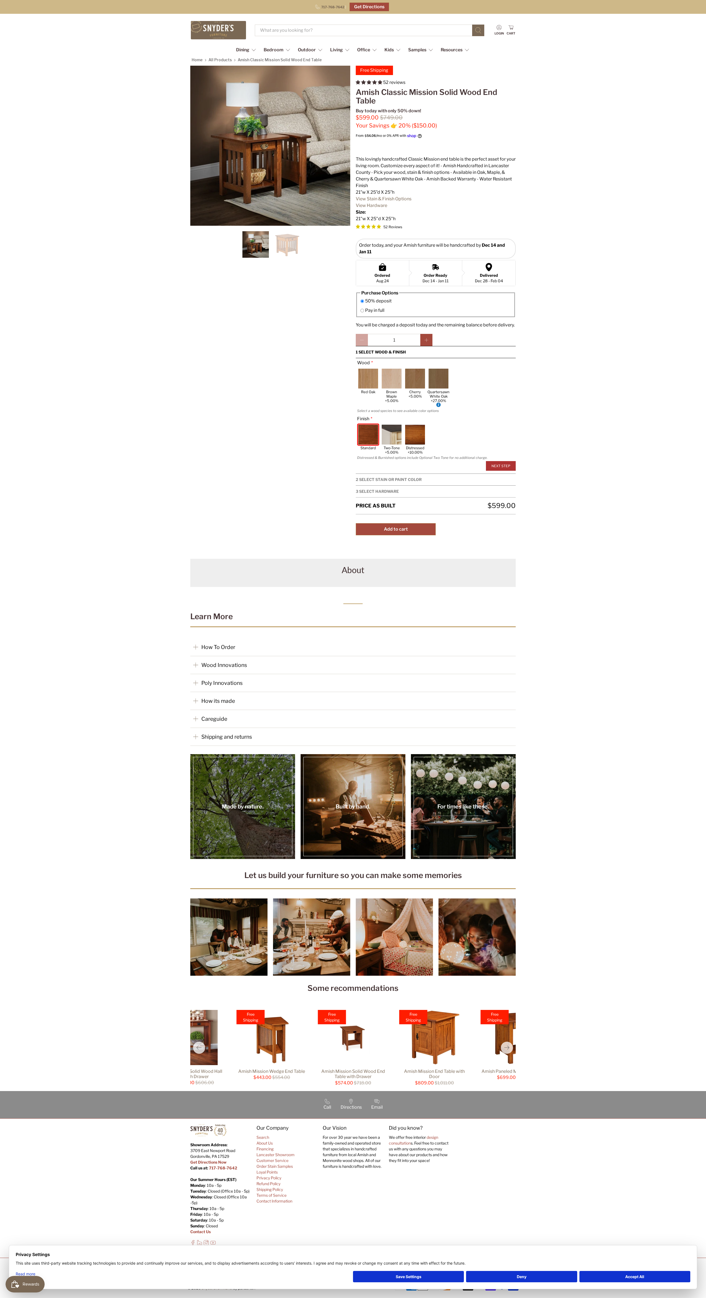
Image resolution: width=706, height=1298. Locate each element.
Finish (363, 418)
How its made (218, 701)
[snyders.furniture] (218, 30)
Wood (363, 362)
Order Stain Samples (274, 1166)
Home (197, 59)
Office (363, 49)
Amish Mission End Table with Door (434, 1074)
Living (336, 49)
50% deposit (378, 301)
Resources (451, 49)
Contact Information (274, 1201)
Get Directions (369, 6)
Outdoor (307, 49)
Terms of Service (271, 1195)
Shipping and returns (226, 736)
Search (262, 1137)
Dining (242, 49)
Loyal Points (267, 1172)
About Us (264, 1143)
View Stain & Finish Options (383, 198)
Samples (417, 49)
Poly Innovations (222, 683)
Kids (389, 49)
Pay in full (374, 310)
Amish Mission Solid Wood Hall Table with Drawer (190, 1074)
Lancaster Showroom (275, 1154)
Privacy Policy (268, 1177)
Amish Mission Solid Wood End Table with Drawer (353, 1074)
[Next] (507, 1048)
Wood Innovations (224, 665)
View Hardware (371, 205)
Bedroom (274, 49)
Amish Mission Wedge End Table (271, 1071)
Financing (265, 1149)
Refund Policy (268, 1183)
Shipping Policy (269, 1189)
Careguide (214, 719)
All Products (220, 59)
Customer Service (272, 1160)
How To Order (218, 647)
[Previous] (199, 1048)
